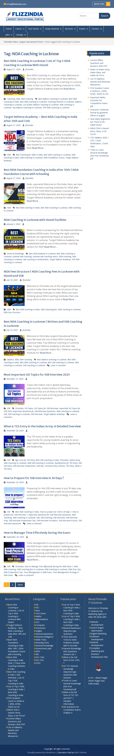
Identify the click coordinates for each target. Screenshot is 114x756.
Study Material (52, 28)
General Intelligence (44, 636)
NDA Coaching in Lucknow (31, 157)
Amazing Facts (42, 642)
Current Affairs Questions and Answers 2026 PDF (98, 63)
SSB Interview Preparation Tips (22, 520)
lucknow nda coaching (22, 256)
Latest (18, 28)
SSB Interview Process (68, 520)
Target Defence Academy (59, 259)
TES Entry (70, 466)
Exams (82, 28)
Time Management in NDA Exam (38, 572)
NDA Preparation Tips (13, 572)
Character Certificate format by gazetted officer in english (99, 112)
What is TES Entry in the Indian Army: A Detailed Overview (42, 426)
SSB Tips (40, 466)
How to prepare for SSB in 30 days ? (55, 511)
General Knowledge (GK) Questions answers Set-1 (72, 651)
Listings (19, 34)
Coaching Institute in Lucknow (61, 101)
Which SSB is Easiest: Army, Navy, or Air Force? (99, 131)
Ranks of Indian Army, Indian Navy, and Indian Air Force (100, 72)
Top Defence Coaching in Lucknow (27, 107)
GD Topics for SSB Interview (46, 408)
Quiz (38, 610)
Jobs (8, 34)
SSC (37, 607)
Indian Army (74, 460)
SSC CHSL (40, 657)
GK (37, 604)
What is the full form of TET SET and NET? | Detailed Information (71, 698)
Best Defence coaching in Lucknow (53, 98)
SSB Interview (36, 414)
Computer (40, 625)
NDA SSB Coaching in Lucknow (40, 463)
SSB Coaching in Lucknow (34, 365)
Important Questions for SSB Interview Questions (34, 411)
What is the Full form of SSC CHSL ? (71, 660)
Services (69, 28)
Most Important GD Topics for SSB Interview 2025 (37, 374)
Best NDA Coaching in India (28, 207)
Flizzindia (19, 408)
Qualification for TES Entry (66, 463)
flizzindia (29, 69)
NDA (18, 98)
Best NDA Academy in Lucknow (42, 253)
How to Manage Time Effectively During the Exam (37, 532)
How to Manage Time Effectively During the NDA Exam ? (49, 566)
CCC (37, 622)
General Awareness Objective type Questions (72, 631)
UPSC (38, 663)
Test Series (33, 28)
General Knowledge (15, 253)
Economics (41, 628)
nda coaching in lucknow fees (35, 259)
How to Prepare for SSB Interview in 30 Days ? (34, 478)
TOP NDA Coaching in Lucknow (56, 107)
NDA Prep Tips (74, 569)
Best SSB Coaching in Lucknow (61, 362)
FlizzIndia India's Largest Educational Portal (23, 41)
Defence (10, 359)
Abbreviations (42, 619)
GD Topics (29, 408)
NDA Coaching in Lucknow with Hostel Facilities (35, 220)
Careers (95, 28)
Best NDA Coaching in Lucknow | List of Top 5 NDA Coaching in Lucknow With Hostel (16, 613)
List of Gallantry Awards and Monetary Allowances (100, 81)
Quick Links (99, 4)
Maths (38, 616)
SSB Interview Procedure (47, 520)
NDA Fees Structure (12, 312)
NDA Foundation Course (54, 157)
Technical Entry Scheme (55, 466)
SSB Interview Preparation (24, 466)
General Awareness (44, 634)
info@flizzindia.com (16, 4)
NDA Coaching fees (49, 309)
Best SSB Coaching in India (47, 460)
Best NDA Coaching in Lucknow (33, 101)
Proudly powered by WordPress (41, 752)
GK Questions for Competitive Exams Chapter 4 (72, 710)
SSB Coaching (46, 517)
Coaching (11, 98)
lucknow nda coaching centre (45, 256)
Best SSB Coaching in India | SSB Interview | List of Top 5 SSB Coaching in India (16, 677)
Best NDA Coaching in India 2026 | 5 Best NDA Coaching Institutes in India (16, 663)
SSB (8, 408)
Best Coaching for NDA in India (29, 154)
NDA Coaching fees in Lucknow (30, 569)
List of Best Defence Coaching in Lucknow (41, 104)
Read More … (70, 88)
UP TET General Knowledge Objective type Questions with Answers (70, 672)
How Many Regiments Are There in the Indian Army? (100, 122)
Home (9, 28)
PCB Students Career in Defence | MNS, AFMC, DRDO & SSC (99, 91)
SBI (37, 654)
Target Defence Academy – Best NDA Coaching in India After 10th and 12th (17, 631)
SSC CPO (40, 660)
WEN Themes (80, 752)
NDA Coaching (27, 98)
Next (20, 584)
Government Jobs (43, 648)
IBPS (38, 651)
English (39, 631)
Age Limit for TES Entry (25, 460)
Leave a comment (58, 365)
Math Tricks (41, 639)
